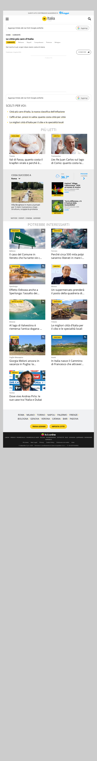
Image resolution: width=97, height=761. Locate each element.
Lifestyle (57, 136)
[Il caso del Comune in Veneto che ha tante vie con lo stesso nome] (27, 239)
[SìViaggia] (64, 13)
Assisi (53, 357)
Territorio (15, 231)
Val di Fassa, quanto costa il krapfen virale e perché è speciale (26, 163)
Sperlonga (13, 286)
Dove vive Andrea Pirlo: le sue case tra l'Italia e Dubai (25, 397)
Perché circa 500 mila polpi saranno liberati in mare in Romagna (67, 258)
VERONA (45, 418)
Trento (12, 156)
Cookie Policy (50, 442)
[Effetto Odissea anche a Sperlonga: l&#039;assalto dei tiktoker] (27, 274)
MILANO (30, 414)
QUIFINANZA (80, 437)
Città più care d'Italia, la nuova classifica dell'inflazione (37, 111)
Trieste (54, 322)
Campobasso (38, 42)
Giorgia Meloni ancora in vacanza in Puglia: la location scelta (24, 364)
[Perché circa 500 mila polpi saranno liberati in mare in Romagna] (69, 239)
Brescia (12, 322)
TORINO (41, 414)
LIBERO (7, 437)
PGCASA (42, 437)
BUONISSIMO (88, 437)
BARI (65, 418)
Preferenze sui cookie (63, 442)
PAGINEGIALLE (21, 437)
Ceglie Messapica (16, 357)
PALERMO (62, 414)
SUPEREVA (48, 439)
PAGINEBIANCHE (51, 437)
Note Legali (34, 442)
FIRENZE (73, 414)
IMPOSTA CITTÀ (58, 426)
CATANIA (56, 418)
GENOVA (34, 418)
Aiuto (72, 442)
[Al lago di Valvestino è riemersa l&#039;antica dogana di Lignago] (27, 310)
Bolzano (21, 42)
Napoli (29, 42)
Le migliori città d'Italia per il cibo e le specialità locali (36, 122)
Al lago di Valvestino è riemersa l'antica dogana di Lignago (25, 329)
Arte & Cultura (17, 301)
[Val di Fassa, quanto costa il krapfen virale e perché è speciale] (27, 144)
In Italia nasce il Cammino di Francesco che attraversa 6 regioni (67, 364)
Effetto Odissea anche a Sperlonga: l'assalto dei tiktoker (23, 293)
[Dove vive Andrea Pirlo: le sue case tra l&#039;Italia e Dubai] (27, 381)
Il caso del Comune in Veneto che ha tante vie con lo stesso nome (26, 258)
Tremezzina (56, 156)
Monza (54, 286)
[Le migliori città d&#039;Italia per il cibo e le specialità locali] (69, 310)
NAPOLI (51, 414)
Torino (12, 393)
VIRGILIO (13, 437)
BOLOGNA (23, 418)
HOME (8, 35)
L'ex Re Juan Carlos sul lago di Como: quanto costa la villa (67, 163)
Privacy (42, 442)
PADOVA (74, 418)
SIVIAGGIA (72, 437)
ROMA (21, 414)
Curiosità (11, 42)
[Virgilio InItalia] (48, 19)
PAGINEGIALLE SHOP (32, 437)
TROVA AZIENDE (39, 426)
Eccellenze (15, 136)
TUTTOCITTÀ (60, 437)
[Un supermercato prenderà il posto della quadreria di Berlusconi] (69, 274)
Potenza (49, 42)
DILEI (66, 437)
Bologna (57, 42)
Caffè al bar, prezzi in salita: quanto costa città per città (37, 117)
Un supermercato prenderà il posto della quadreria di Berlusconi (67, 293)
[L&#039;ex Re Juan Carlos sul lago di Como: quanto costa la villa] (69, 144)
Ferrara (54, 251)
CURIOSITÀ (16, 35)
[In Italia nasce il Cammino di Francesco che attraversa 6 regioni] (69, 345)
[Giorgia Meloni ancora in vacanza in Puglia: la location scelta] (27, 345)
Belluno (12, 251)
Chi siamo (26, 442)
